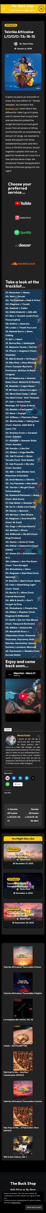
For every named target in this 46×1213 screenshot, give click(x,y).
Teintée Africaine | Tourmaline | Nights (17, 885)
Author (7, 730)
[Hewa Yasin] (11, 740)
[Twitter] (38, 736)
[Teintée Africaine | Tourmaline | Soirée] (23, 1090)
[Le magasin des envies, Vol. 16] (23, 1008)
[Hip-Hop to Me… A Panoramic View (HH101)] (23, 1116)
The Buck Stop (22, 6)
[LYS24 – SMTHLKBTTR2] (23, 1034)
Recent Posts (18, 730)
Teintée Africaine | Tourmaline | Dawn (17, 855)
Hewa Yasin (28, 44)
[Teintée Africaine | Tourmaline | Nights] (23, 982)
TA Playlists (10, 25)
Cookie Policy (16, 1203)
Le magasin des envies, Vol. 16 (18, 1019)
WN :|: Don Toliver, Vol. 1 (15, 1157)
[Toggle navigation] (4, 8)
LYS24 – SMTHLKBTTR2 (15, 1045)
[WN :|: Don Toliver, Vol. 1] (23, 1145)
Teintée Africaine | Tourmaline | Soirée (17, 914)
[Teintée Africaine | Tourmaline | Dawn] (23, 955)
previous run (11, 108)
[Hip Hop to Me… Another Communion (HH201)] (23, 1061)
